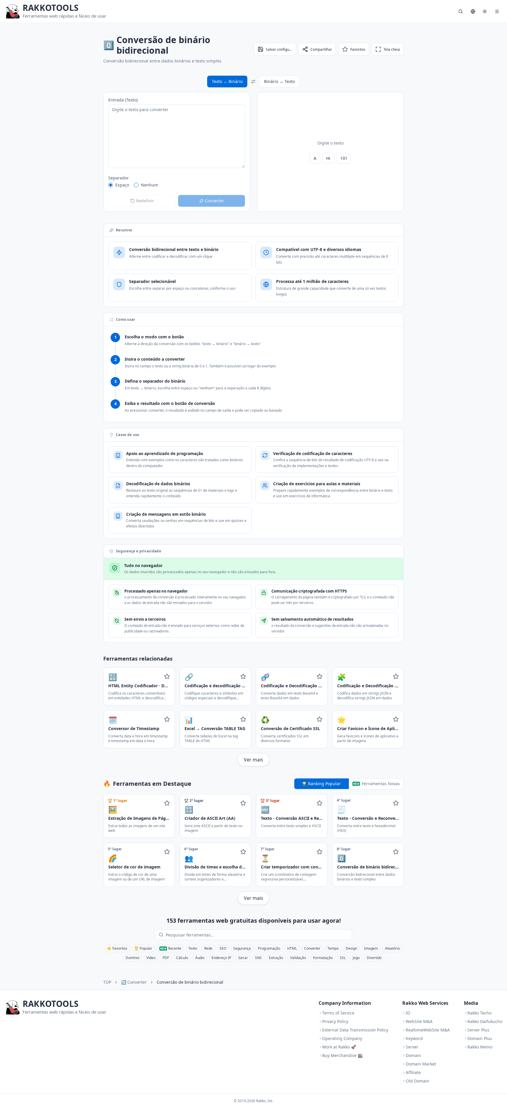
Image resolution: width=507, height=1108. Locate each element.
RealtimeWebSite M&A (428, 1030)
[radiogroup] (176, 185)
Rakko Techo (479, 1013)
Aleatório (392, 948)
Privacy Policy (335, 1021)
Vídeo (151, 957)
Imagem (371, 948)
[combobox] (257, 935)
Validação (298, 957)
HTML (292, 948)
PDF (166, 957)
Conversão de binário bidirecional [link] (190, 982)
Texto (192, 948)
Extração (276, 957)
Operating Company (342, 1038)
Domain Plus (479, 1038)
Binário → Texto (279, 81)
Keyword (414, 1038)
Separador (118, 178)
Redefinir (145, 200)
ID (408, 1013)
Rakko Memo (479, 1047)
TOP (107, 982)
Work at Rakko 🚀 (339, 1047)
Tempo (333, 948)
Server (412, 1047)
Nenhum (149, 185)
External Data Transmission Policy (355, 1030)
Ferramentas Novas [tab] (381, 783)
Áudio (200, 957)
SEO (222, 948)
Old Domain (417, 1081)
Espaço (122, 185)
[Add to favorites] (167, 676)
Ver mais (253, 759)
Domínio (132, 957)
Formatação (323, 957)
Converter (312, 948)
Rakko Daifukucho (484, 1021)
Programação (269, 948)
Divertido (374, 957)
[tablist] (349, 783)
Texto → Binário (227, 81)
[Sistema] (484, 11)
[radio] (110, 185)
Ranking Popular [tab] (324, 783)
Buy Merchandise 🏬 (342, 1055)
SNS (258, 957)
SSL (343, 957)
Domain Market (421, 1064)
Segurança (242, 948)
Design (351, 948)
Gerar (243, 957)
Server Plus (478, 1030)
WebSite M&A (419, 1021)
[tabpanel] (253, 849)
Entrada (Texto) (123, 100)
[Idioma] (473, 11)
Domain (413, 1055)
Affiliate (413, 1072)
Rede (208, 948)
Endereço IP (221, 957)
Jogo (356, 957)
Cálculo (182, 957)
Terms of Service (338, 1013)
